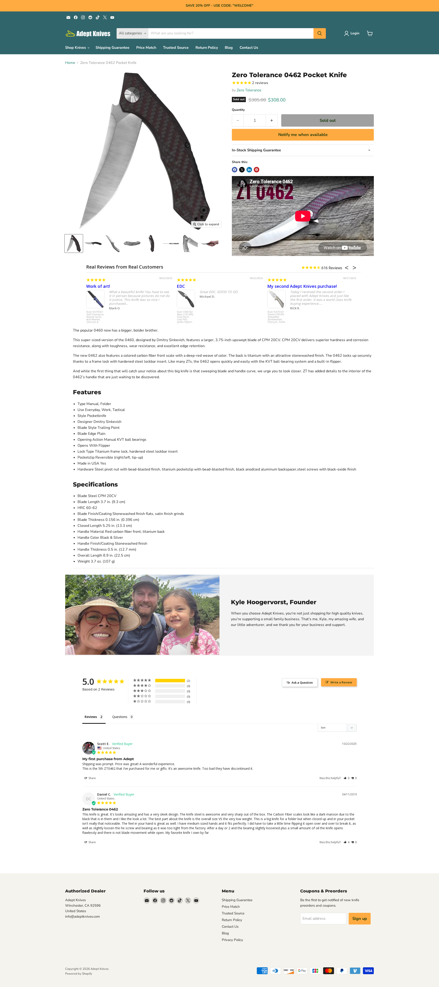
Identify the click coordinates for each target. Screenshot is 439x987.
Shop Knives (76, 47)
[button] (346, 778)
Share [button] (92, 778)
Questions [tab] (119, 717)
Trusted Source (176, 47)
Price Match (146, 47)
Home (70, 63)
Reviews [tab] (91, 717)
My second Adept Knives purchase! (302, 286)
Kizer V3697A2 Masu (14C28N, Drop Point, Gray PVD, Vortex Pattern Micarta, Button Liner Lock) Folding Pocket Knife (185, 319)
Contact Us (249, 47)
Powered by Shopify (78, 974)
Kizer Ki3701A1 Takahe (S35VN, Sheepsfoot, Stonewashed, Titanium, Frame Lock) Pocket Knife (276, 319)
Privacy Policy (232, 940)
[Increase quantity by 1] (272, 120)
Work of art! (98, 286)
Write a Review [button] (341, 682)
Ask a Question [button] (302, 682)
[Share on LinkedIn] (249, 169)
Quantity (238, 110)
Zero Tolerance (249, 90)
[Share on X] (242, 169)
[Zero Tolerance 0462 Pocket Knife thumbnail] (74, 243)
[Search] (319, 33)
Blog (229, 47)
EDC (181, 286)
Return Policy (206, 47)
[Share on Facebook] (234, 169)
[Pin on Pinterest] (256, 169)
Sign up (359, 918)
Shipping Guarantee (112, 47)
